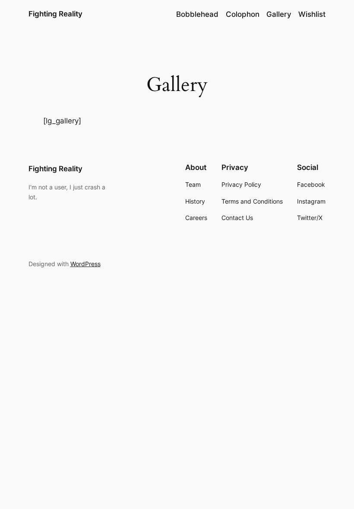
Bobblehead (197, 14)
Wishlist (312, 14)
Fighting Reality (55, 13)
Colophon (242, 14)
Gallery (278, 14)
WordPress (85, 263)
